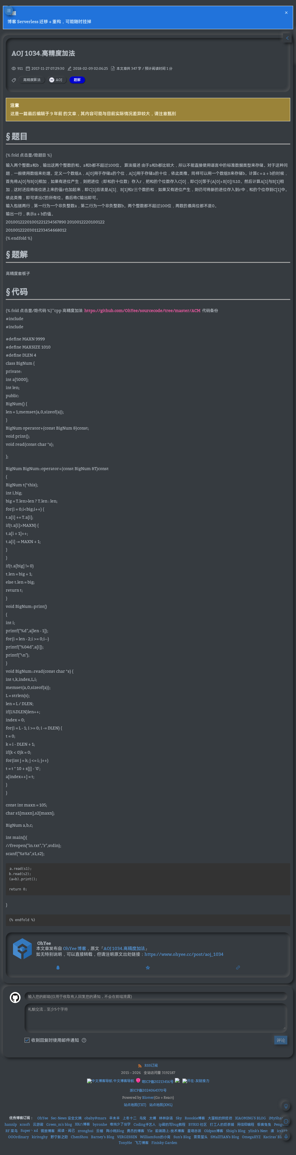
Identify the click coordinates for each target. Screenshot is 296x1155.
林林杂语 (166, 1118)
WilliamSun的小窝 (155, 1137)
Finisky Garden (164, 1143)
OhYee (42, 1118)
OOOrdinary (18, 1137)
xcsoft (25, 1124)
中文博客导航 (123, 1081)
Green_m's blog (59, 1124)
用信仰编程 (245, 1124)
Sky (179, 1118)
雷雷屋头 (201, 1137)
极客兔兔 (264, 1124)
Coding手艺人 (145, 1124)
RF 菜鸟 (11, 1131)
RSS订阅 (151, 1065)
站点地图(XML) (161, 1105)
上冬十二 (129, 1118)
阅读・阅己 (66, 1130)
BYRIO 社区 (197, 1124)
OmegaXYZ (251, 1137)
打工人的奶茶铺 (222, 1124)
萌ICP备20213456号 (157, 1081)
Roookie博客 (195, 1118)
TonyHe (125, 1143)
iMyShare (277, 1118)
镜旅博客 (48, 1131)
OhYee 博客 (74, 948)
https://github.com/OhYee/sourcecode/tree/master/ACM (142, 310)
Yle (149, 1131)
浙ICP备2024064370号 (148, 1090)
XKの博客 (82, 1124)
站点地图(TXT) (135, 1105)
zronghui (85, 1131)
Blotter (148, 1097)
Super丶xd (29, 1130)
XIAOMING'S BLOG (250, 1118)
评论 (281, 1040)
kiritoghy (40, 1137)
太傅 (152, 1118)
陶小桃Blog (115, 1131)
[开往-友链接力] (195, 1081)
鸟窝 (142, 1118)
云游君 (38, 1124)
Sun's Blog (182, 1137)
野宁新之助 (59, 1137)
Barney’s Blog (102, 1137)
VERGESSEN (127, 1137)
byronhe (100, 1124)
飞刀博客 (142, 1143)
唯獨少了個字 (120, 1124)
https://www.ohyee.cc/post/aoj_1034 (184, 954)
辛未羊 (114, 1118)
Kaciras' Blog (274, 1137)
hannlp (11, 1124)
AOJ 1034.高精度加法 (124, 948)
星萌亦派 (194, 1131)
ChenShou (79, 1137)
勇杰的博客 (135, 1131)
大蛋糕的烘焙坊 (220, 1118)
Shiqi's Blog (235, 1131)
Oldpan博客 (213, 1131)
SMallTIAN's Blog (224, 1137)
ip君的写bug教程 (172, 1124)
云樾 (99, 1131)
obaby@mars (95, 1118)
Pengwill (281, 1124)
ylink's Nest (258, 1131)
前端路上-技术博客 (169, 1131)
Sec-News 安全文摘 (66, 1118)
